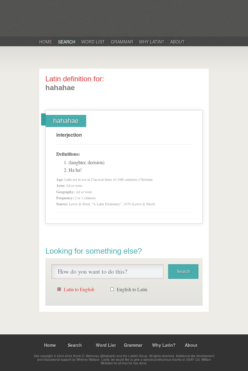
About (177, 42)
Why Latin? (151, 42)
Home (45, 42)
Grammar (122, 42)
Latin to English (79, 289)
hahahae (66, 121)
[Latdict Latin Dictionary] (117, 18)
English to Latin (132, 289)
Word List (93, 42)
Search (66, 42)
